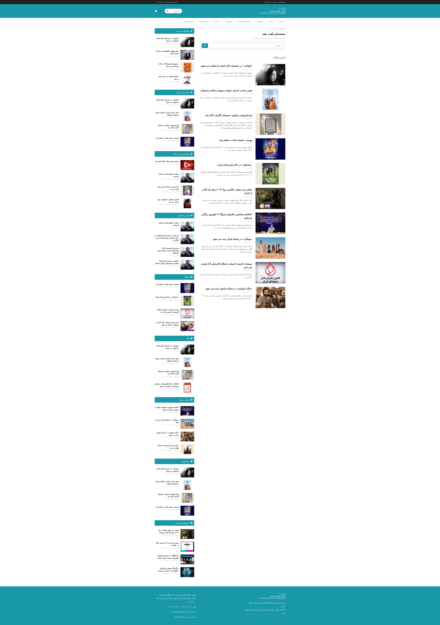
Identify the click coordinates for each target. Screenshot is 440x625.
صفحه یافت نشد (272, 29)
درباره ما (274, 2)
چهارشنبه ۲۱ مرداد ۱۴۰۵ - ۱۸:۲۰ (168, 204)
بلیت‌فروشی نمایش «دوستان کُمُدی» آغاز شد (228, 115)
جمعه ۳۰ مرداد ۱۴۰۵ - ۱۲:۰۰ (169, 437)
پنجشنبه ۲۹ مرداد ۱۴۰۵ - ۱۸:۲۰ (169, 389)
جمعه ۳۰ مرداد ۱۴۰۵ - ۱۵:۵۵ (169, 535)
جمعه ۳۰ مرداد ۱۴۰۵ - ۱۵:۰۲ (169, 412)
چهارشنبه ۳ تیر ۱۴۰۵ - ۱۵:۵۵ (169, 191)
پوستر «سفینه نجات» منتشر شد (235, 140)
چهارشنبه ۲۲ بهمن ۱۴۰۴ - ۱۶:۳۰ (169, 179)
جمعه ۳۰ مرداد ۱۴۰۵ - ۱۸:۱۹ (169, 140)
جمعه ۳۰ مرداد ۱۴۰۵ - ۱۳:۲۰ (169, 314)
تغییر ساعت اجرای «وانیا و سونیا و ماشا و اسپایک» (226, 90)
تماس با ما (267, 2)
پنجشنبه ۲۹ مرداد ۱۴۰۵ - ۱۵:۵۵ (169, 450)
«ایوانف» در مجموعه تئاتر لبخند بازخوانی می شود (226, 65)
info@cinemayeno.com (181, 617)
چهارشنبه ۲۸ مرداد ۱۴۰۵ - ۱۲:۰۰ (168, 56)
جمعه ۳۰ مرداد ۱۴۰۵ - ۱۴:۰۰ (169, 425)
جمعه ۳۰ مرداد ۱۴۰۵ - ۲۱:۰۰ (169, 43)
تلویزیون (228, 21)
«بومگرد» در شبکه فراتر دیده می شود (232, 239)
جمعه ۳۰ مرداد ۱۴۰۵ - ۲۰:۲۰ (169, 117)
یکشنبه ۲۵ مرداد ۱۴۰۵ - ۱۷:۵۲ (169, 573)
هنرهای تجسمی (244, 21)
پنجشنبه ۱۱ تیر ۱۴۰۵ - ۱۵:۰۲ (169, 164)
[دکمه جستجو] (167, 11)
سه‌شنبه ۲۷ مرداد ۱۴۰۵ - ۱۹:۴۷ (169, 81)
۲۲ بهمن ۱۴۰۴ (173, 228)
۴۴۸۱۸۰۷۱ (188, 607)
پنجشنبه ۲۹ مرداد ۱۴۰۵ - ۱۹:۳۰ (169, 327)
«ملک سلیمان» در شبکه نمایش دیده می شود (228, 288)
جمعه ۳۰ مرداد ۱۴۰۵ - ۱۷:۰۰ (169, 299)
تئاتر (271, 21)
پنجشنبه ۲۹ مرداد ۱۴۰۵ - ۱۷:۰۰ (169, 548)
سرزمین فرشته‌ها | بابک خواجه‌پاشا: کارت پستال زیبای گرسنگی (168, 250)
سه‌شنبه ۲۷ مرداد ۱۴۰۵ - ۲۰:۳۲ (169, 68)
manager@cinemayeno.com (181, 612)
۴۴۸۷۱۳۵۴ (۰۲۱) (173, 607)
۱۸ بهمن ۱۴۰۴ (173, 243)
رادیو (217, 21)
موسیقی (259, 21)
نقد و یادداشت (188, 21)
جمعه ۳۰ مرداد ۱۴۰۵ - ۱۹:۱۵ (169, 130)
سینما (281, 21)
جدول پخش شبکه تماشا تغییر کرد (167, 161)
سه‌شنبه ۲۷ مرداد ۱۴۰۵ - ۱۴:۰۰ (169, 560)
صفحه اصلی (281, 2)
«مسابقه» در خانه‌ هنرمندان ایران (234, 164)
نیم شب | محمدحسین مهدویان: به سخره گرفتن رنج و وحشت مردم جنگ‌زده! (167, 238)
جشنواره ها (204, 21)
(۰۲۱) (182, 607)
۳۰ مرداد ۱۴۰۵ (247, 69)
